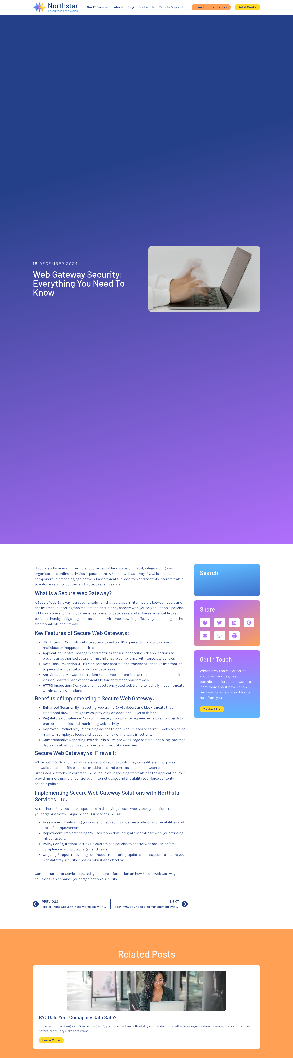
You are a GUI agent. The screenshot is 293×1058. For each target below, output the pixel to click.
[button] (205, 622)
